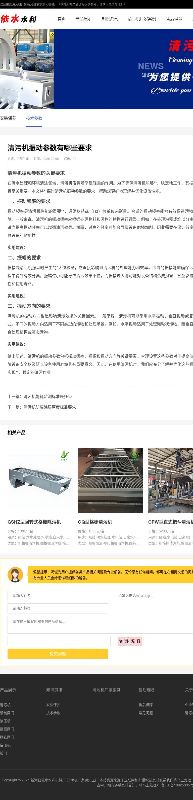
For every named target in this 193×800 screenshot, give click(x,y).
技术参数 (34, 118)
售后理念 (174, 18)
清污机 (5, 704)
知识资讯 (110, 18)
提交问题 (58, 654)
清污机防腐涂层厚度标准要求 (50, 407)
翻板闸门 (7, 728)
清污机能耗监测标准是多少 (48, 396)
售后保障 (146, 704)
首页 (62, 18)
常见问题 (146, 712)
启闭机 (5, 744)
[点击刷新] (130, 641)
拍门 (3, 752)
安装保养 (8, 118)
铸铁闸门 (7, 736)
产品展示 (84, 18)
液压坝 (5, 720)
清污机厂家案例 (142, 18)
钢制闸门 (7, 712)
